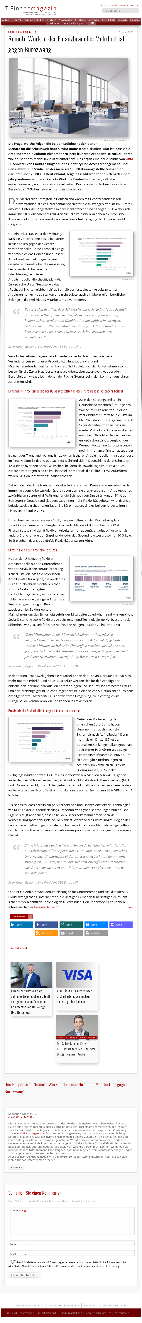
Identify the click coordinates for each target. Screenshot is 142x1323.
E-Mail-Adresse (18, 1257)
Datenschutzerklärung (64, 1305)
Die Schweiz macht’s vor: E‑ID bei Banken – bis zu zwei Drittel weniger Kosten (76, 1049)
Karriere (135, 20)
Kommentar (18, 1211)
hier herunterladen (41, 907)
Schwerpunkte (79, 23)
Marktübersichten (57, 23)
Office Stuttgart (29, 1133)
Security (122, 20)
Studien (40, 20)
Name (18, 1244)
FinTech (51, 20)
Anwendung (65, 20)
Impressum (133, 5)
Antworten (16, 1167)
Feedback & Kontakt (115, 1305)
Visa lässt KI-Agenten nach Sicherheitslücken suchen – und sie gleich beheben (74, 996)
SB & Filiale (108, 20)
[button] (92, 23)
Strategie (80, 20)
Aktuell (6, 20)
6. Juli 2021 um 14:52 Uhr (21, 1117)
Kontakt (105, 5)
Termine (28, 20)
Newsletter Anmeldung (28, 1305)
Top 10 (17, 20)
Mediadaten (118, 5)
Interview (93, 20)
